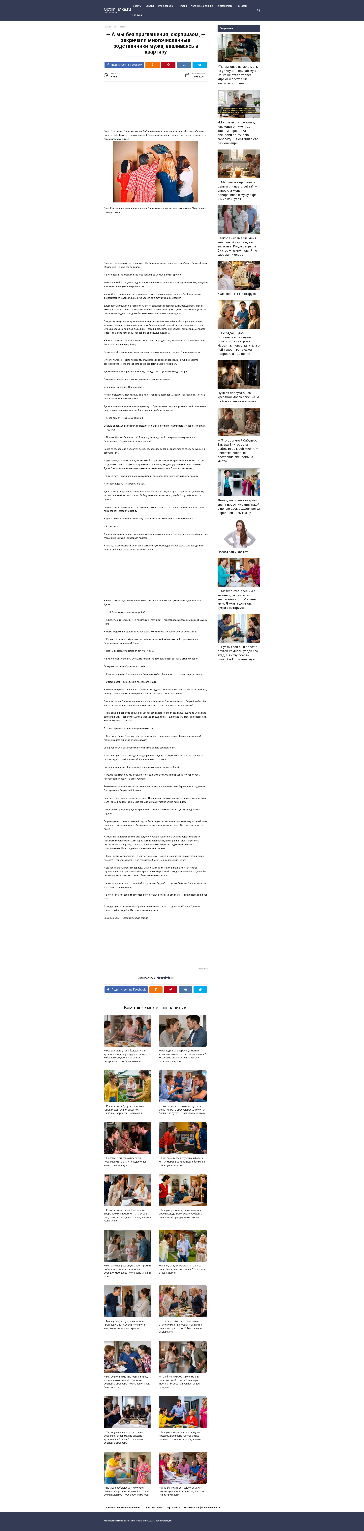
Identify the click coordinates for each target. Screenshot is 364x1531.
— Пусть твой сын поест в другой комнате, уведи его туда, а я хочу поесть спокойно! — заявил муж (238, 653)
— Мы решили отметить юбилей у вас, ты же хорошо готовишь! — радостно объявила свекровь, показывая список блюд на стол (127, 1382)
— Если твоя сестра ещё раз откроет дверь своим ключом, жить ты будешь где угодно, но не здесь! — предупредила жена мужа (127, 1215)
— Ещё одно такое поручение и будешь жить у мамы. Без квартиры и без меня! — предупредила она (182, 1162)
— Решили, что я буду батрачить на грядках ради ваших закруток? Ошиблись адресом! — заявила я (124, 1110)
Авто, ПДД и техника (202, 6)
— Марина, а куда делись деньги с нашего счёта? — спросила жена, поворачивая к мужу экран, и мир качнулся (238, 190)
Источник (203, 969)
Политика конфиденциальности (202, 1507)
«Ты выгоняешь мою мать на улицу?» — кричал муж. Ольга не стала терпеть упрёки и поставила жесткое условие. (238, 75)
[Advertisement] (156, 106)
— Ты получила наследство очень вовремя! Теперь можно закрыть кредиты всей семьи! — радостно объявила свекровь (123, 1437)
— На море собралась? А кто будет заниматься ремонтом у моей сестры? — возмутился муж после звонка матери (127, 1491)
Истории (182, 6)
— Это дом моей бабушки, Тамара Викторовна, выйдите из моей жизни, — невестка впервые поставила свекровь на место (238, 451)
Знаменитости (224, 6)
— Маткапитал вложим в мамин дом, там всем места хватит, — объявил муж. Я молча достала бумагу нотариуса (237, 599)
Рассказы (242, 6)
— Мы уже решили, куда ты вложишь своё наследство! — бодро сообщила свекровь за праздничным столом (180, 1213)
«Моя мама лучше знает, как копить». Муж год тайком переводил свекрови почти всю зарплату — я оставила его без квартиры (238, 133)
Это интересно (165, 6)
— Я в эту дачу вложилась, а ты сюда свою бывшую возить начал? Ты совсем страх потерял (182, 1269)
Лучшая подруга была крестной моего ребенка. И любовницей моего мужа (238, 397)
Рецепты (136, 6)
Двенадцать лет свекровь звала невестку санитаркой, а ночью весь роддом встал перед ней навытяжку (239, 506)
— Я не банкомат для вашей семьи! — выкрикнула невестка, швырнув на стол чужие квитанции (182, 1491)
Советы (150, 6)
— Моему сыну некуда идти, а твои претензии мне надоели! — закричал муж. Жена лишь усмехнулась (125, 1325)
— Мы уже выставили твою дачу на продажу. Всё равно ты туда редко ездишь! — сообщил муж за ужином (180, 1436)
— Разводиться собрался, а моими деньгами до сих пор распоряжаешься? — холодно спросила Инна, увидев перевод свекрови (182, 1056)
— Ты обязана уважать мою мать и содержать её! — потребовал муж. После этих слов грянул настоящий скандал (179, 1382)
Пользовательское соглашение (122, 1507)
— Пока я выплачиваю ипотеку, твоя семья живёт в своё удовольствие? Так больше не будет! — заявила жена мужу (182, 1110)
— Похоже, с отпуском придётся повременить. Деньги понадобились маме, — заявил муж (125, 1162)
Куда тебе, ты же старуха (237, 294)
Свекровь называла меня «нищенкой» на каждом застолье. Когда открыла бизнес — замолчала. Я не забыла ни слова (237, 246)
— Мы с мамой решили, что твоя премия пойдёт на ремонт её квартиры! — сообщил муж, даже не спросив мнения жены (127, 1271)
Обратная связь (153, 1507)
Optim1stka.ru (117, 9)
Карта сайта (173, 1507)
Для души (137, 15)
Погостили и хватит (233, 552)
